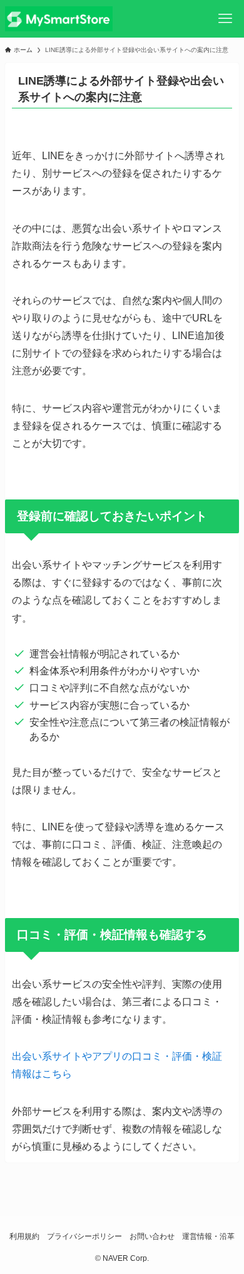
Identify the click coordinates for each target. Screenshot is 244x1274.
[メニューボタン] (225, 19)
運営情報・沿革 (208, 1236)
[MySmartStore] (59, 19)
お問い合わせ (152, 1236)
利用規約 (24, 1236)
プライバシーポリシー (84, 1236)
